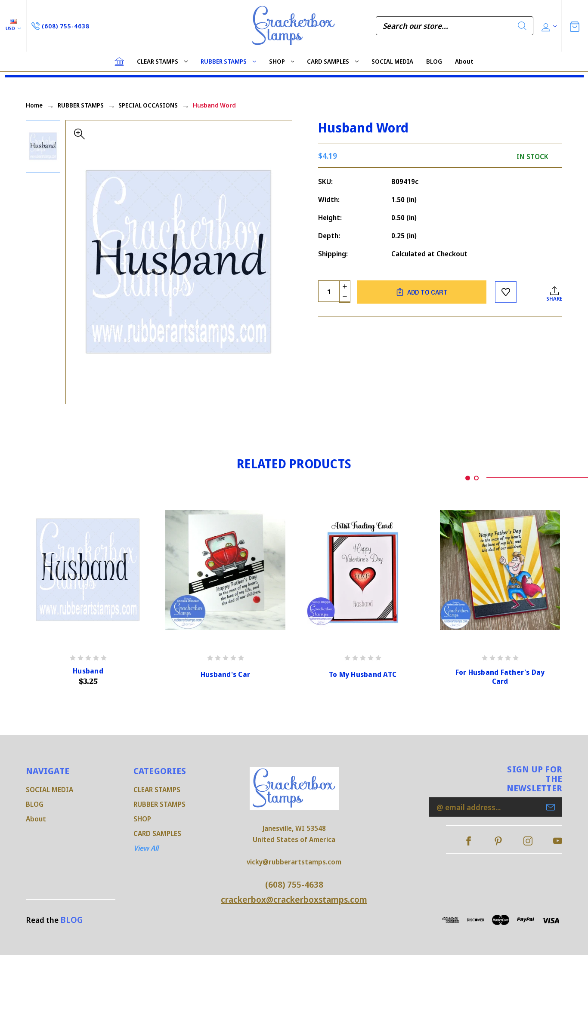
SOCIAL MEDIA (392, 61)
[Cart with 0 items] (574, 25)
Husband (88, 671)
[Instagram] (527, 840)
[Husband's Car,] (225, 570)
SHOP (277, 61)
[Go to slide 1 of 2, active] (467, 478)
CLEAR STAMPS (157, 61)
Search (522, 26)
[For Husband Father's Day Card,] (500, 570)
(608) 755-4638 (294, 884)
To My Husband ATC (362, 674)
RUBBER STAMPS (224, 61)
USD (11, 28)
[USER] (548, 26)
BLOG (434, 61)
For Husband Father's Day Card (500, 677)
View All (145, 848)
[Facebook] (468, 840)
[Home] (119, 61)
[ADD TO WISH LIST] (506, 292)
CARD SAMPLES (328, 61)
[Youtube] (557, 840)
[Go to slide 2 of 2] (476, 478)
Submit (550, 807)
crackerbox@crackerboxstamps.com (294, 899)
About (464, 61)
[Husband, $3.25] (88, 570)
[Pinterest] (498, 840)
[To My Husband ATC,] (363, 570)
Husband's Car (225, 674)
